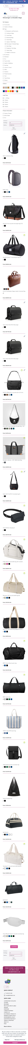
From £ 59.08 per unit (7, 264)
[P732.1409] (7, 395)
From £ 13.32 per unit (7, 737)
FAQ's (4, 2)
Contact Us (8, 1)
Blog (16, 2)
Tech (5, 76)
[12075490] (5, 259)
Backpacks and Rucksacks (12, 31)
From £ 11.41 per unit (7, 771)
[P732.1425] (12, 395)
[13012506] (5, 598)
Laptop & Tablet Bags (11, 41)
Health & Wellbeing (8, 63)
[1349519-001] (7, 631)
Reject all (7, 1039)
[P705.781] (5, 192)
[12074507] (7, 936)
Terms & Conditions (9, 1020)
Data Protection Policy (10, 1018)
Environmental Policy (9, 1017)
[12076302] (5, 868)
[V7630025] (12, 767)
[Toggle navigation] (23, 13)
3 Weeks (6, 102)
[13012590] (9, 598)
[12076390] (9, 868)
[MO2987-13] (12, 834)
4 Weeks (6, 104)
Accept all (14, 1042)
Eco (5, 59)
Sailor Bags (8, 46)
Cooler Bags (9, 35)
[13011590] (9, 564)
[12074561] (12, 936)
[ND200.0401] (5, 496)
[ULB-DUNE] (9, 428)
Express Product (8, 113)
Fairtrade (6, 1009)
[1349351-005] (5, 665)
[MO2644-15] (9, 902)
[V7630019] (9, 767)
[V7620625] (7, 733)
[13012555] (7, 598)
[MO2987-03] (5, 834)
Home (5, 16)
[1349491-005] (12, 699)
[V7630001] (5, 767)
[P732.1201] (5, 327)
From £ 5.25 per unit (7, 433)
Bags (5, 29)
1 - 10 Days (6, 98)
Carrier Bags (9, 39)
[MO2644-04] (7, 902)
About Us (21, 1)
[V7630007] (7, 767)
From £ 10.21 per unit (7, 906)
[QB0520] (5, 801)
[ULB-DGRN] (7, 428)
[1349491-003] (5, 699)
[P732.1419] (9, 395)
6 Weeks (6, 106)
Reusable (6, 1004)
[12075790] (5, 226)
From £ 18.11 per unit (7, 670)
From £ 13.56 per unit (7, 873)
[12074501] (5, 936)
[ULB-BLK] (5, 428)
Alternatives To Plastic (10, 1001)
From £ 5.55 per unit (7, 940)
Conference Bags (10, 33)
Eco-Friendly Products (10, 1014)
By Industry (6, 54)
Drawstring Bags (9, 37)
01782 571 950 (14, 9)
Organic (6, 1007)
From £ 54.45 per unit (7, 230)
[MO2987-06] (9, 834)
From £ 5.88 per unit (7, 636)
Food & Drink (7, 61)
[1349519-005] (5, 631)
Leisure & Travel (7, 67)
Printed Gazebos (8, 73)
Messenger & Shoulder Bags (12, 44)
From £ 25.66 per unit (7, 568)
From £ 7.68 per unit (7, 805)
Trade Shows (7, 78)
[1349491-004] (9, 699)
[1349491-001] (7, 699)
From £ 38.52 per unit (7, 365)
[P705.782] (7, 192)
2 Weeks (6, 100)
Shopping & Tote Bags (11, 48)
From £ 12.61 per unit (7, 839)
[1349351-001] (7, 665)
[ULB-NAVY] (12, 428)
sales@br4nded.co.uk (14, 10)
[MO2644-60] (12, 902)
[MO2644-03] (5, 902)
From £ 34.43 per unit (7, 196)
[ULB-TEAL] (14, 428)
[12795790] (5, 530)
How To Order (15, 1)
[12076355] (7, 868)
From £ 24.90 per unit (7, 467)
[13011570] (7, 564)
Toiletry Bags (9, 50)
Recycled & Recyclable (10, 1005)
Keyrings (6, 65)
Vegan (4, 1)
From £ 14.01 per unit (7, 602)
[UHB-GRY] (5, 462)
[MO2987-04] (7, 834)
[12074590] (14, 936)
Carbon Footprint (8, 1010)
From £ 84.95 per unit (7, 297)
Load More (14, 946)
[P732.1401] (5, 395)
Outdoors (6, 71)
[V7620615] (5, 733)
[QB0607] (5, 158)
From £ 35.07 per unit (7, 534)
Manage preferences (20, 1039)
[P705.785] (9, 192)
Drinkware (6, 56)
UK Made (6, 1002)
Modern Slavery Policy (10, 1015)
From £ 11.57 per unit (7, 703)
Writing (5, 80)
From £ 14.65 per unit (7, 500)
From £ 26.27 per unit (7, 399)
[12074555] (9, 936)
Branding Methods (10, 2)
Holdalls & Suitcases (10, 52)
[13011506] (5, 564)
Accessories (7, 24)
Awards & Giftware (8, 26)
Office (5, 69)
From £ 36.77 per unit (7, 331)
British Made (7, 115)
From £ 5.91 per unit (7, 162)
